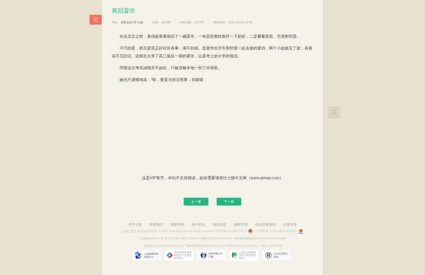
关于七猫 (135, 224)
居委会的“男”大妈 (132, 22)
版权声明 (241, 224)
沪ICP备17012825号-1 (230, 231)
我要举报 (177, 224)
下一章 (229, 202)
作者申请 (290, 224)
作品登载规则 (265, 224)
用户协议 (198, 224)
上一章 (196, 202)
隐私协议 (220, 224)
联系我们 (156, 224)
